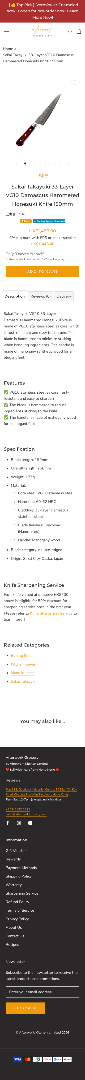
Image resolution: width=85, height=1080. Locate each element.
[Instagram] (19, 823)
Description (14, 296)
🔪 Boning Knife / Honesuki (49, 221)
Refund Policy (17, 902)
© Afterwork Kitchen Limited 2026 (42, 1032)
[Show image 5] (45, 163)
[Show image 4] (40, 163)
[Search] (70, 31)
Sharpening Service (22, 893)
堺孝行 (42, 176)
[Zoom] (75, 80)
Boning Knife (22, 655)
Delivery (64, 296)
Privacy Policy (17, 919)
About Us (14, 927)
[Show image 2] (30, 163)
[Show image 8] (60, 163)
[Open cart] (79, 31)
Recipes (12, 944)
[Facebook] (7, 823)
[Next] (68, 163)
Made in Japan (22, 673)
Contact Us (15, 936)
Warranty (14, 884)
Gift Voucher (16, 850)
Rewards (13, 859)
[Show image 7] (55, 163)
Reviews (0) (40, 296)
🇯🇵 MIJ (25, 221)
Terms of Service (20, 910)
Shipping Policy (19, 876)
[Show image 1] (25, 163)
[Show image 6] (50, 163)
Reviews (13, 780)
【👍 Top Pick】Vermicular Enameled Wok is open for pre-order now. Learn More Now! (42, 11)
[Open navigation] (6, 31)
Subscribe (25, 1008)
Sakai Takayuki (23, 681)
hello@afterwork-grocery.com (26, 814)
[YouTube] (30, 823)
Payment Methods (21, 867)
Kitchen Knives (23, 664)
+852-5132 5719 (18, 809)
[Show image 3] (35, 163)
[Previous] (16, 163)
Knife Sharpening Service (51, 613)
